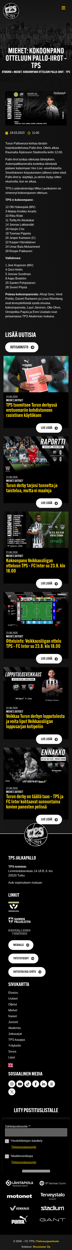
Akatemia (14, 1028)
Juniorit (13, 1022)
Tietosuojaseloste (47, 1241)
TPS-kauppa (16, 1039)
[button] (63, 8)
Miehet (12, 1010)
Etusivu (6, 72)
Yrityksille (14, 1045)
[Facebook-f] (35, 1083)
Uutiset (13, 998)
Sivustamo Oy (41, 1246)
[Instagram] (11, 1083)
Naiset (12, 1016)
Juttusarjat (15, 1033)
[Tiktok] (27, 1083)
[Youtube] (19, 1083)
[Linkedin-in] (43, 1083)
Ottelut (12, 1004)
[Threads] (51, 1083)
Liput (11, 1057)
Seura (12, 1051)
